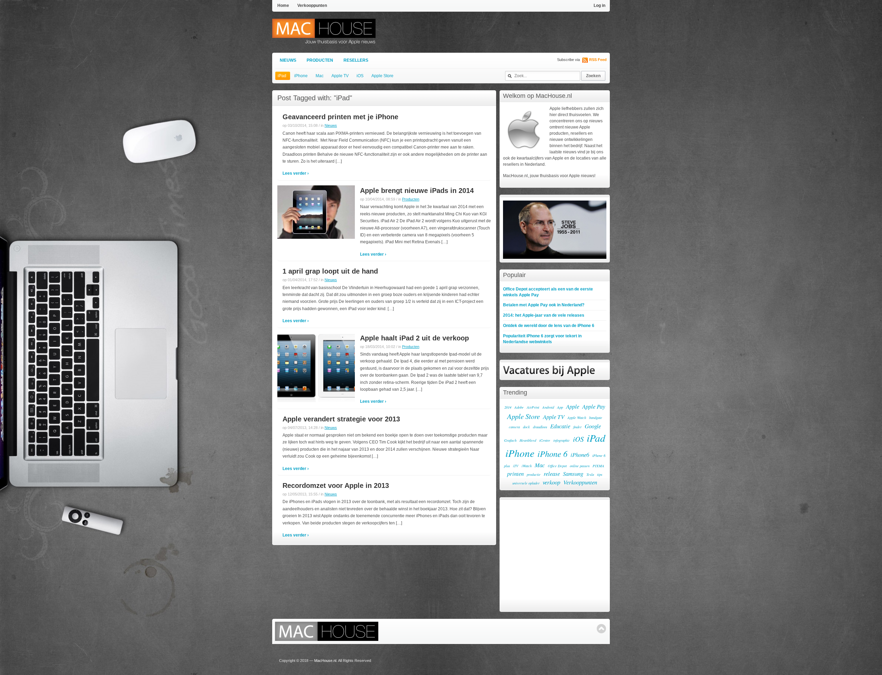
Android (548, 407)
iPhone (301, 75)
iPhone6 (580, 455)
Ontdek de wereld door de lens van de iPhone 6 (548, 325)
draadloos (540, 427)
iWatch (527, 465)
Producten (320, 60)
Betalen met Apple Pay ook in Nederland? (543, 305)
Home (283, 5)
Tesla (590, 474)
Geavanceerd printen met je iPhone (340, 117)
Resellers (355, 60)
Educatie (560, 426)
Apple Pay (593, 406)
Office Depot (557, 465)
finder (577, 427)
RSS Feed (598, 60)
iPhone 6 (552, 453)
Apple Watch (576, 417)
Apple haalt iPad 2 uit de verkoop (414, 338)
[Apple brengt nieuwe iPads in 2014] (316, 211)
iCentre (544, 440)
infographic (561, 440)
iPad (282, 75)
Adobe (519, 407)
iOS (360, 75)
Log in (599, 5)
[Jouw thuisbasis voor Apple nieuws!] (324, 41)
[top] (601, 628)
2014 (507, 407)
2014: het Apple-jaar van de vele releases (543, 315)
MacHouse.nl (325, 660)
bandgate (595, 417)
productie (534, 474)
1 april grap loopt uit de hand (330, 271)
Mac (320, 75)
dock (526, 427)
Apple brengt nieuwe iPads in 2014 (417, 190)
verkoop (551, 482)
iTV (516, 465)
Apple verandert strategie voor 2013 (341, 419)
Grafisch (510, 440)
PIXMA (598, 465)
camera (514, 427)
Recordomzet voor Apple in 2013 (336, 485)
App (560, 407)
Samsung (573, 474)
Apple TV (340, 75)
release (552, 474)
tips (599, 474)
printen (515, 474)
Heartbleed (528, 440)
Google (593, 426)
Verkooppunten (312, 5)
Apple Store (382, 75)
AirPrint (533, 407)
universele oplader (526, 483)
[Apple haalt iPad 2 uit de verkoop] (316, 367)
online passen (579, 465)
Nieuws (288, 60)
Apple (572, 406)
